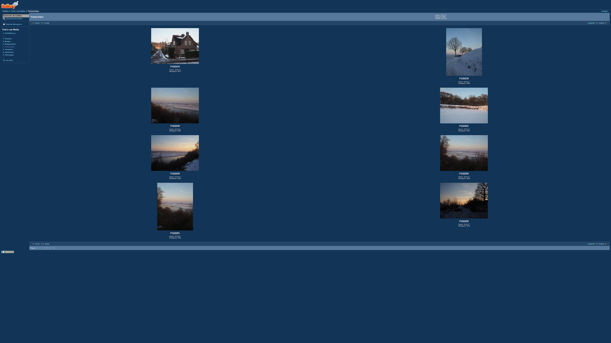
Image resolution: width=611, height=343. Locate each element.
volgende (591, 23)
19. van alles (8, 60)
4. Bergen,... (7, 41)
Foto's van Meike (18, 11)
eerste (37, 23)
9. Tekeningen (8, 55)
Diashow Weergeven (14, 24)
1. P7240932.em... (10, 33)
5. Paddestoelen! (9, 44)
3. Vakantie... (8, 39)
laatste (601, 23)
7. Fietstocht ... (8, 49)
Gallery (5, 11)
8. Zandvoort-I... (9, 52)
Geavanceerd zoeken (14, 19)
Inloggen (604, 11)
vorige (46, 23)
